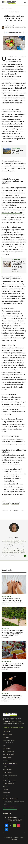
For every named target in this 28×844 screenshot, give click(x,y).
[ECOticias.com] (9, 2)
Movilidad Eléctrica (8, 743)
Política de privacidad (9, 781)
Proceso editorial (20, 26)
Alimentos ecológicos (9, 754)
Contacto (5, 766)
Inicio (3, 8)
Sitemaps (5, 795)
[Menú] (24, 2)
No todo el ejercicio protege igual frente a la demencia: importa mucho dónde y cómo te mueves (18, 266)
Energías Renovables (9, 740)
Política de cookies (8, 783)
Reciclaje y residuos (8, 751)
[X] (10, 825)
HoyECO (5, 786)
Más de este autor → (8, 555)
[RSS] (14, 825)
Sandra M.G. (11, 26)
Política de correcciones (10, 775)
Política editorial (8, 772)
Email (22, 510)
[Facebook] (6, 825)
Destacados (6, 503)
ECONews (5, 789)
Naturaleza (6, 737)
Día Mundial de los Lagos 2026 (18, 151)
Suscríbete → (10, 808)
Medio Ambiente (7, 734)
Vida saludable (9, 8)
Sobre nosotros (7, 769)
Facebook (15, 510)
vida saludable (15, 503)
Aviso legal (6, 778)
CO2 (4, 746)
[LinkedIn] (25, 556)
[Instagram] (18, 825)
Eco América (6, 760)
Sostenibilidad (7, 749)
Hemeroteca (6, 792)
